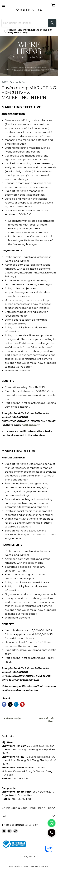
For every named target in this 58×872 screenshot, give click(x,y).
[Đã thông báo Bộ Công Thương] (29, 844)
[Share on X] (10, 704)
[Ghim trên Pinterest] (22, 704)
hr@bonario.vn (31, 424)
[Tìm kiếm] (52, 23)
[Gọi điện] (51, 833)
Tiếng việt (27, 856)
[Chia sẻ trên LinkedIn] (16, 704)
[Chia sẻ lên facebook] (4, 704)
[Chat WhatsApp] (51, 823)
